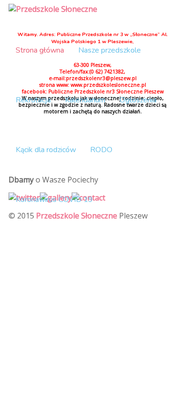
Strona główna (40, 50)
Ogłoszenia (138, 100)
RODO (101, 150)
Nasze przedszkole (109, 50)
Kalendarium (85, 100)
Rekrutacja (33, 100)
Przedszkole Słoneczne (76, 215)
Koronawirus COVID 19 (54, 199)
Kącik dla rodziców (46, 150)
